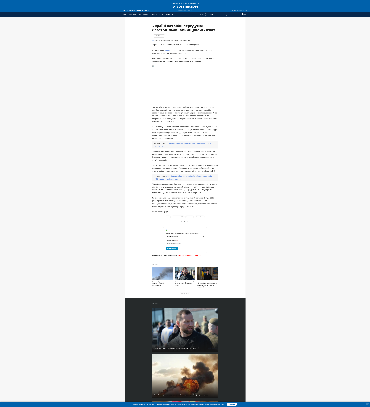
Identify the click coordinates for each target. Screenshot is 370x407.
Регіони (145, 14)
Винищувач (189, 217)
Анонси (147, 10)
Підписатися (171, 248)
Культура (154, 14)
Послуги (125, 10)
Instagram (188, 255)
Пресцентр (139, 10)
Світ (139, 14)
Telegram (181, 255)
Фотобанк (132, 10)
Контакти (200, 14)
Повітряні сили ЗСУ (178, 217)
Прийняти (232, 404)
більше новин (185, 293)
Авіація (168, 217)
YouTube (198, 255)
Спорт (161, 14)
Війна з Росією (200, 217)
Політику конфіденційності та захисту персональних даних (206, 404)
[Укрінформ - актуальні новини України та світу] (185, 7)
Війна (125, 14)
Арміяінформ (170, 50)
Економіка (132, 14)
